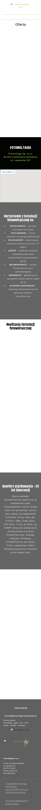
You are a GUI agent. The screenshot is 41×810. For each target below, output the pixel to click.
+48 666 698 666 (20, 708)
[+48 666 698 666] (20, 704)
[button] (20, 16)
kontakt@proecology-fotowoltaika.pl (20, 716)
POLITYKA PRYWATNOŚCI (16, 801)
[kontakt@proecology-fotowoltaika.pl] (20, 712)
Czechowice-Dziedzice (16, 763)
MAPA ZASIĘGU (12, 804)
